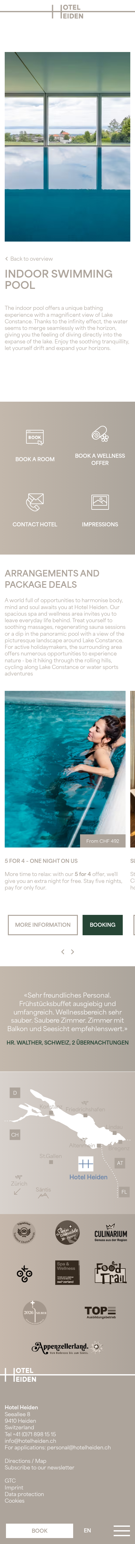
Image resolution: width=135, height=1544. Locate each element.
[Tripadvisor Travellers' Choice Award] (24, 1232)
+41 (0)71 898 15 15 (34, 1434)
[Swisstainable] (67, 1232)
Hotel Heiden (21, 1408)
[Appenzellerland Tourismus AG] (67, 1347)
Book (39, 1531)
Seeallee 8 (17, 1414)
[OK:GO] (24, 1272)
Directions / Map (25, 1461)
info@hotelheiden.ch (30, 1441)
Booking (103, 925)
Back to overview (31, 259)
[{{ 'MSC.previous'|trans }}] (72, 952)
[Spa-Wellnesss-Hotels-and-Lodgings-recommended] (67, 1272)
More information (39, 925)
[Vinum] (35, 1312)
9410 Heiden (20, 1421)
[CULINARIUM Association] (111, 1232)
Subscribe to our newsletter (39, 1468)
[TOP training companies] (100, 1312)
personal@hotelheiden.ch (79, 1448)
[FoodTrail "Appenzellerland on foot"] (111, 1272)
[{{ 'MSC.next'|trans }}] (62, 952)
